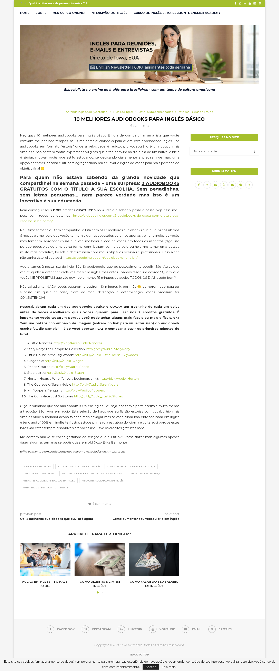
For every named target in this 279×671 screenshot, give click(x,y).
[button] (21, 3)
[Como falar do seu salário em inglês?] (154, 559)
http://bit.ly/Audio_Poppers (84, 390)
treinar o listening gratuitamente (45, 487)
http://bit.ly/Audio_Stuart (65, 373)
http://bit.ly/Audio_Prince (70, 367)
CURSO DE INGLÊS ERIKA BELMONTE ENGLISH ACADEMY (177, 13)
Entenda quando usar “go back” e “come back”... (62, 3)
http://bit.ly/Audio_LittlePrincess (77, 343)
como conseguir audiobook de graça (131, 466)
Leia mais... (169, 666)
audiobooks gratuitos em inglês (79, 466)
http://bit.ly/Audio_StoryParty (108, 349)
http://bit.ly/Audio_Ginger (64, 361)
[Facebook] (235, 3)
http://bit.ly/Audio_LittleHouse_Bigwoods (106, 355)
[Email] (254, 3)
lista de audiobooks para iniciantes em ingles (92, 473)
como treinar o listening (39, 473)
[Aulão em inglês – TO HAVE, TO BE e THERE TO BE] (45, 559)
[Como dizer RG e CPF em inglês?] (100, 559)
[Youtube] (250, 3)
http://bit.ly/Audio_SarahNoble (95, 384)
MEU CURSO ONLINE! (68, 13)
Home (24, 13)
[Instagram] (240, 3)
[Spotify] (260, 3)
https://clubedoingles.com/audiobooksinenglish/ (100, 258)
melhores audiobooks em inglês (103, 480)
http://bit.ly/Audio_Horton (119, 378)
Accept (151, 667)
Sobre (41, 13)
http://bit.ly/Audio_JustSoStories (98, 396)
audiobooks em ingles (37, 466)
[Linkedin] (245, 3)
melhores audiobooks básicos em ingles (49, 480)
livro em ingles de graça (145, 473)
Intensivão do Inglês (109, 13)
